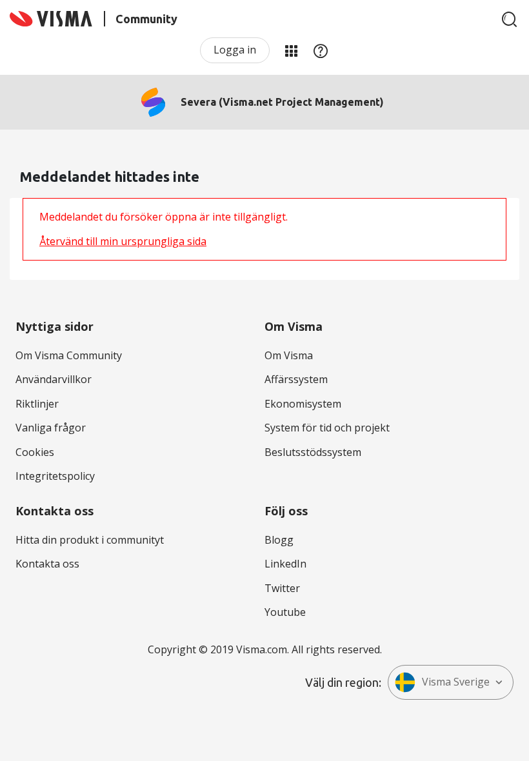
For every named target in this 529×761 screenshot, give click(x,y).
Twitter (282, 588)
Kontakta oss (47, 564)
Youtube (285, 612)
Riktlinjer (37, 404)
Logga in (235, 50)
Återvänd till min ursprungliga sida (122, 241)
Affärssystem (296, 379)
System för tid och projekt (327, 427)
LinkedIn (285, 564)
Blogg (279, 540)
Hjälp (320, 50)
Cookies (34, 452)
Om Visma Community (68, 355)
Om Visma (288, 355)
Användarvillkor (53, 379)
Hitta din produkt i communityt (89, 540)
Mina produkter (291, 50)
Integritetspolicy (55, 476)
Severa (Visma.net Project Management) (282, 102)
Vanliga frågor (50, 427)
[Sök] (509, 19)
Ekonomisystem (302, 404)
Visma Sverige (456, 682)
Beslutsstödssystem (312, 452)
